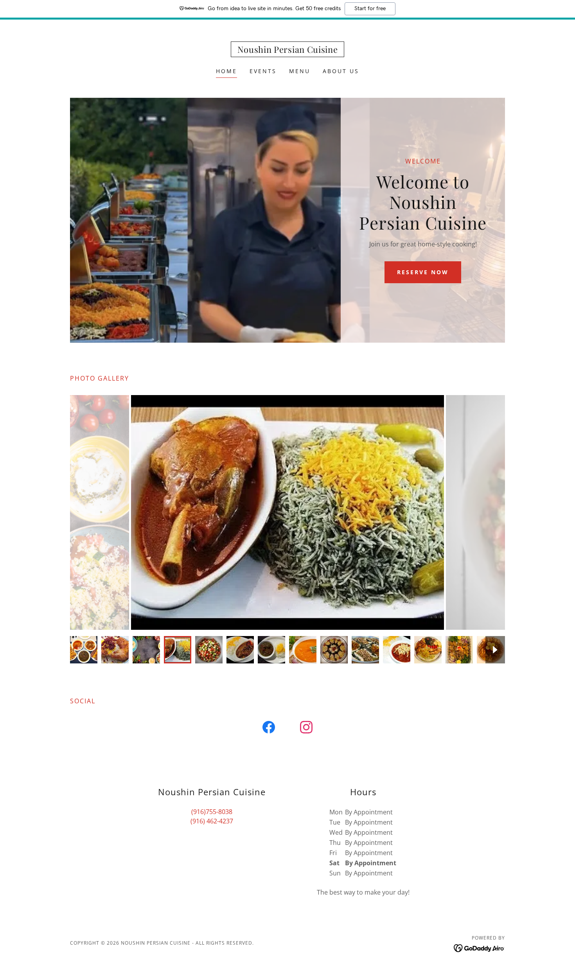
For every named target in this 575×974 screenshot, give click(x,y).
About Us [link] (341, 71)
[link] (288, 50)
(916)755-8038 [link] (211, 811)
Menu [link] (299, 71)
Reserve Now (423, 272)
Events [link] (263, 71)
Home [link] (226, 71)
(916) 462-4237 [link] (211, 821)
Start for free (370, 8)
